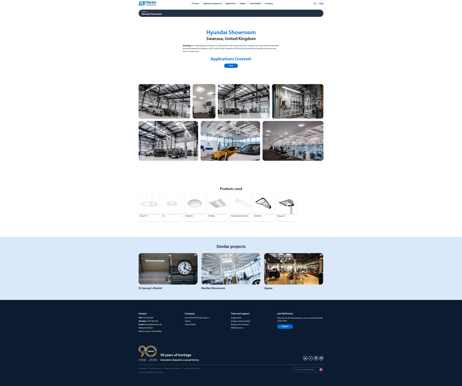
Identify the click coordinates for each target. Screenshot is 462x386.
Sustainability (190, 325)
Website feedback (146, 328)
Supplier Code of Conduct (191, 368)
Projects (144, 12)
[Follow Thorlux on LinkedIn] (305, 358)
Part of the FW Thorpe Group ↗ (197, 318)
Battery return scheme (240, 325)
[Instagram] (316, 358)
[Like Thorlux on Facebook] (311, 358)
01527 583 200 (147, 318)
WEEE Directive (237, 328)
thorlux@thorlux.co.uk (153, 325)
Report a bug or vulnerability (150, 331)
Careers (188, 321)
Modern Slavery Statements (173, 368)
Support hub (236, 318)
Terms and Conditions (156, 368)
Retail (231, 66)
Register (285, 326)
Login (321, 4)
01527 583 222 (152, 321)
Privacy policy (143, 368)
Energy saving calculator (241, 321)
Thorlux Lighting (158, 372)
